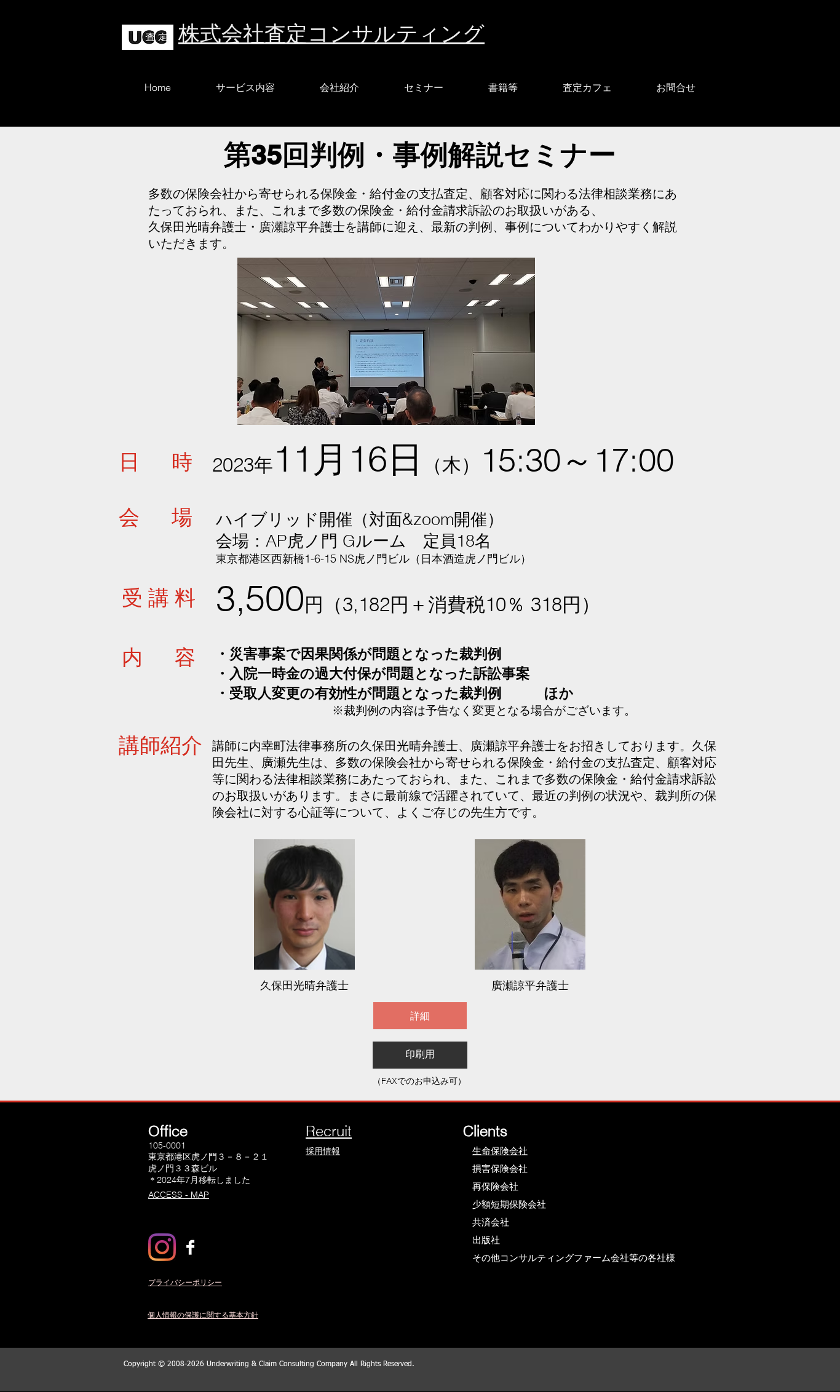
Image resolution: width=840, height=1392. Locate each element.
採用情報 (323, 1151)
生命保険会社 (500, 1151)
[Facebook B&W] (190, 1247)
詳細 (420, 1016)
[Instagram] (162, 1247)
